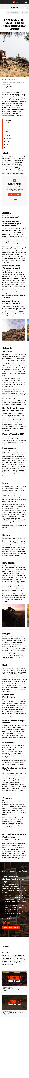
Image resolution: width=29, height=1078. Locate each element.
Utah (7, 144)
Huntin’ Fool (9, 92)
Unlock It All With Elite (11, 927)
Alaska (7, 122)
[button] (3, 2)
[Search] (3, 13)
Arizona (8, 125)
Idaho (7, 132)
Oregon (8, 141)
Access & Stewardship (13, 12)
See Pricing (14, 199)
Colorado (8, 129)
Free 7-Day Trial (14, 194)
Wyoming (8, 147)
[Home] (14, 2)
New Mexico (9, 138)
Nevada (8, 135)
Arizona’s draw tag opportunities (16, 216)
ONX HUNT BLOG (14, 8)
